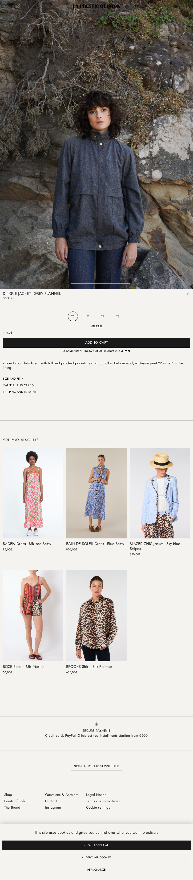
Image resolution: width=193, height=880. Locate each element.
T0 (72, 316)
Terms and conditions (103, 801)
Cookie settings (98, 807)
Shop (8, 794)
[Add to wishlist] (188, 293)
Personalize (96, 870)
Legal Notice (96, 794)
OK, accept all (98, 845)
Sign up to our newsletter (96, 766)
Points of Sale (14, 801)
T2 (102, 316)
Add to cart (96, 342)
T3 (117, 316)
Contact (51, 801)
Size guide (96, 325)
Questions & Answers (61, 794)
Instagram (53, 807)
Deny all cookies (99, 857)
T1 (88, 316)
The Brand (12, 807)
